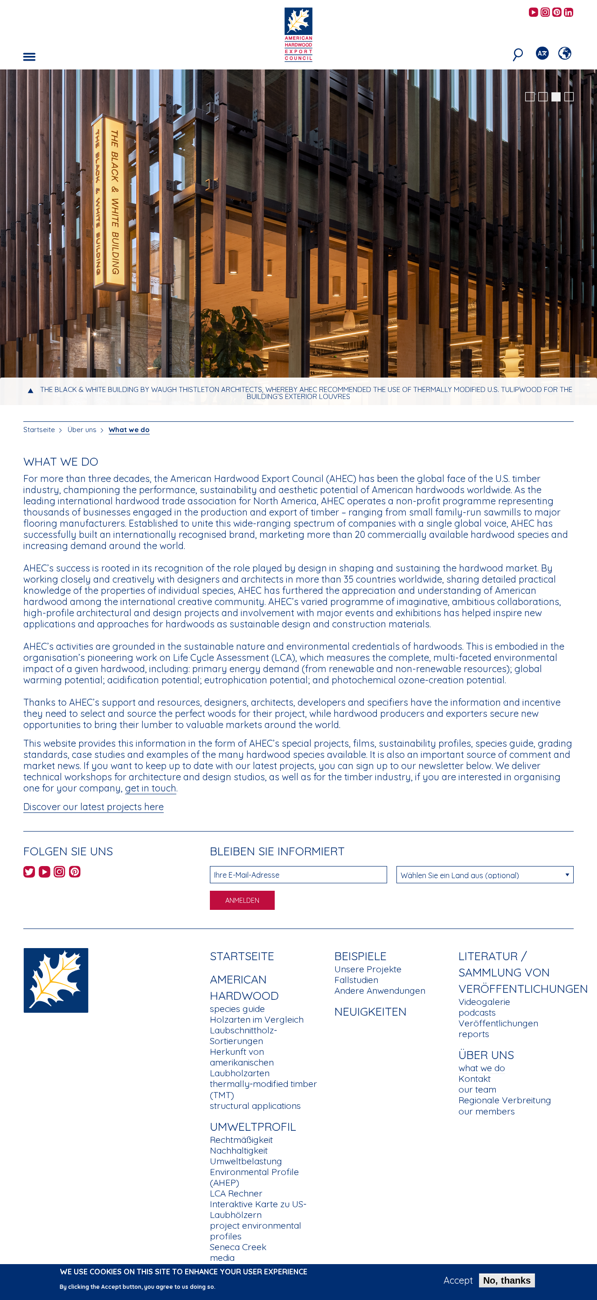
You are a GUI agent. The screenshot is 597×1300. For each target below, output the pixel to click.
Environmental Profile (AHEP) (254, 1177)
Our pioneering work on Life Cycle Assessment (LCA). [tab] (306, 396)
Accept (458, 1280)
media (222, 1257)
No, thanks (507, 1280)
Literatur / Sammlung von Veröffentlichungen (523, 972)
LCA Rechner (236, 1193)
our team (477, 1089)
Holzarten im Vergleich (257, 1019)
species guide (237, 1008)
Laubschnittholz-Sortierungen (243, 1035)
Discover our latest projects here (93, 806)
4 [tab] (569, 97)
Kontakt (474, 1078)
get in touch (150, 788)
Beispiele (360, 956)
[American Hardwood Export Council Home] (298, 34)
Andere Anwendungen (379, 990)
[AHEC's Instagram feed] (545, 13)
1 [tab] (530, 97)
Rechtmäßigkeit (241, 1139)
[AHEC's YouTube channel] (533, 13)
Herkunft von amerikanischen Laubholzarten (242, 1062)
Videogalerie (484, 1001)
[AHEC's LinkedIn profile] (568, 13)
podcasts (477, 1012)
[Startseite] (56, 979)
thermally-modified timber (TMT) (263, 1089)
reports (473, 1033)
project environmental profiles (255, 1231)
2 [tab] (543, 97)
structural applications (255, 1105)
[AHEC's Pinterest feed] (557, 13)
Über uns (82, 429)
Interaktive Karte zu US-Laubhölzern (258, 1209)
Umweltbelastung (246, 1161)
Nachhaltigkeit (239, 1150)
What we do (129, 429)
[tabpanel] (298, 238)
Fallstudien (356, 979)
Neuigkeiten (370, 1011)
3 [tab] (556, 97)
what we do (481, 1067)
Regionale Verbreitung (504, 1100)
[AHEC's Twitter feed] (29, 873)
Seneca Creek (238, 1246)
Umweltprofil (253, 1126)
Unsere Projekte (368, 969)
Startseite (39, 429)
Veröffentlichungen (498, 1023)
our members (486, 1111)
